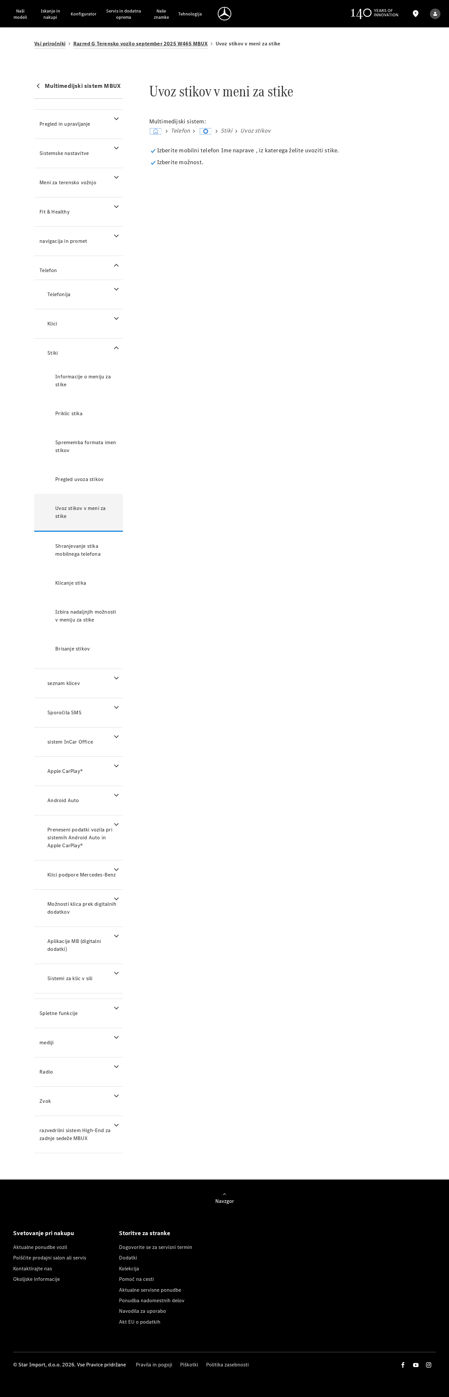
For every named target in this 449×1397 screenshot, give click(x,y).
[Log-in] (435, 13)
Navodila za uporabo (142, 1311)
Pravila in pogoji (154, 1364)
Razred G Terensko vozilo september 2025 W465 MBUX (140, 43)
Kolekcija (129, 1268)
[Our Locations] (415, 13)
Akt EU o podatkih (139, 1321)
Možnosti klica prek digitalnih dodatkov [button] (81, 908)
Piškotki (189, 1364)
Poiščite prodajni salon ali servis (49, 1257)
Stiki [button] (52, 352)
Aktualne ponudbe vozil (40, 1247)
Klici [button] (52, 323)
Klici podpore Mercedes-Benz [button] (81, 874)
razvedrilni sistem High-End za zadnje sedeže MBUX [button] (74, 1134)
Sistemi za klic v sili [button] (69, 978)
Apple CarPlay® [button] (65, 771)
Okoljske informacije (36, 1279)
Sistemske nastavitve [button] (64, 153)
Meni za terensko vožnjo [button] (67, 182)
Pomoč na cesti (136, 1279)
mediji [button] (46, 1042)
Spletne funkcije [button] (58, 1013)
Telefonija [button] (58, 294)
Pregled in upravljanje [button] (64, 123)
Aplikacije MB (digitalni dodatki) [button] (74, 945)
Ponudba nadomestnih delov (151, 1300)
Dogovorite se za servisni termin (155, 1247)
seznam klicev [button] (63, 683)
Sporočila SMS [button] (64, 712)
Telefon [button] (48, 270)
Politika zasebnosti (227, 1364)
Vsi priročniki (49, 43)
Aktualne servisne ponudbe (150, 1289)
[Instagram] (429, 1365)
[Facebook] (403, 1365)
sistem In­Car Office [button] (70, 741)
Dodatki (128, 1257)
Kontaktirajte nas (32, 1268)
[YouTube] (416, 1365)
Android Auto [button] (63, 800)
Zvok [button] (45, 1101)
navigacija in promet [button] (63, 241)
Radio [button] (46, 1071)
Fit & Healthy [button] (54, 211)
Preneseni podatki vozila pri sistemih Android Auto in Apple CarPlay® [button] (79, 837)
